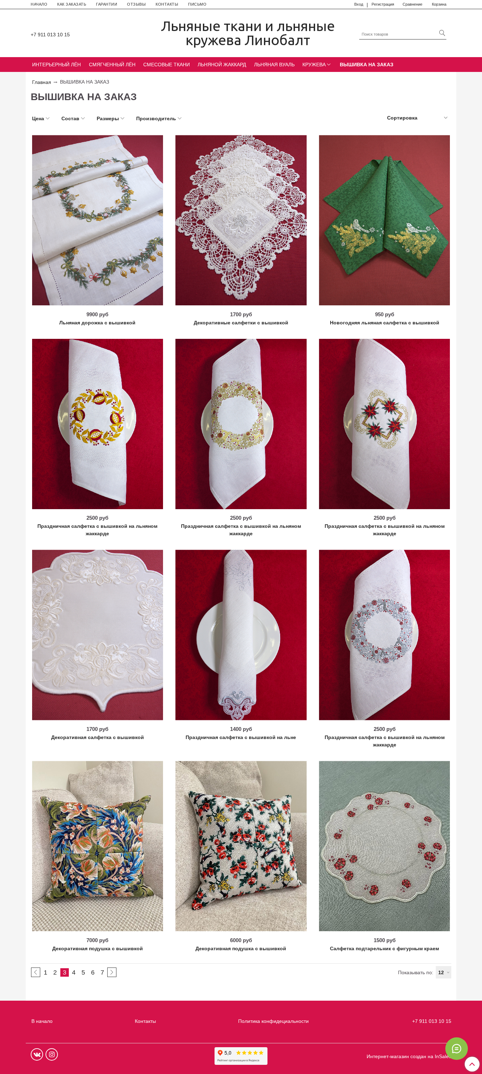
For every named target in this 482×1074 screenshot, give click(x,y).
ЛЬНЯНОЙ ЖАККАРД (222, 64)
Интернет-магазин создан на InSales (409, 1056)
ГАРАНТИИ (106, 4)
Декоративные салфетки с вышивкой (241, 322)
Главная (41, 82)
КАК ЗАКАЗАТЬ (71, 4)
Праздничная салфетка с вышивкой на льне (241, 737)
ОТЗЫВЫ (136, 4)
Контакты (145, 1021)
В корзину (97, 302)
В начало (42, 1021)
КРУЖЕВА (314, 64)
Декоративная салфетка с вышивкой (97, 737)
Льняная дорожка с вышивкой (97, 322)
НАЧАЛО (39, 4)
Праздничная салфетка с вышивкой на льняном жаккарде (97, 529)
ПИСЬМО (197, 4)
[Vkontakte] (37, 1054)
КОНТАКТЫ (167, 4)
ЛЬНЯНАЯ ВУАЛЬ (274, 64)
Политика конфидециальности (273, 1021)
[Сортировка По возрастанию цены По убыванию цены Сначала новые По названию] (417, 118)
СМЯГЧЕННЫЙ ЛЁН (112, 64)
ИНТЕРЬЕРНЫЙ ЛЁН (56, 64)
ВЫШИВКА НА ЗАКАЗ (366, 64)
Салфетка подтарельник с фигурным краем (384, 948)
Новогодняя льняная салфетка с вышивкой (384, 322)
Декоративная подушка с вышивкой (97, 948)
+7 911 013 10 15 (50, 34)
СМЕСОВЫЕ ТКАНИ (166, 64)
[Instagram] (52, 1054)
